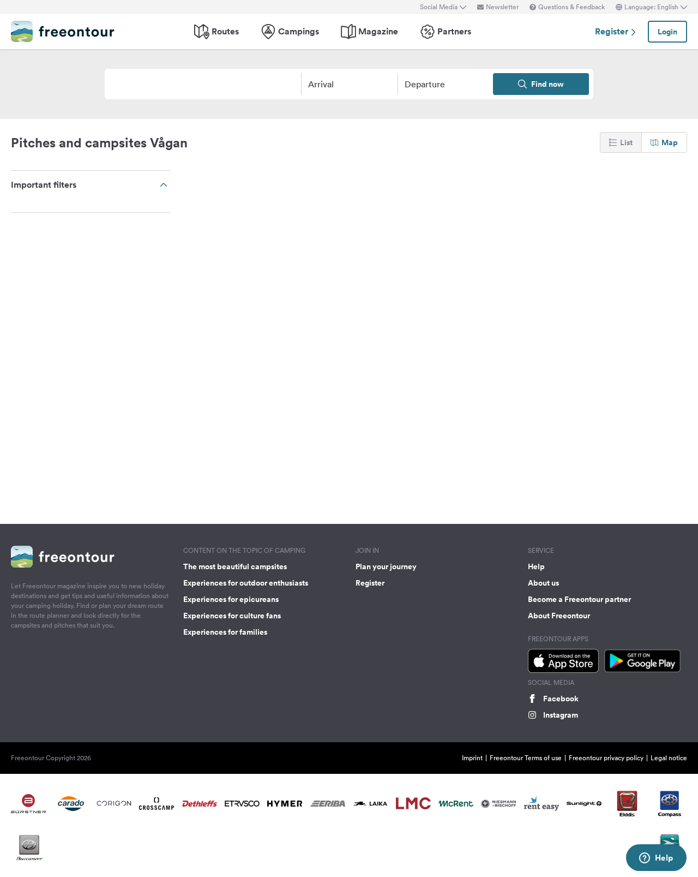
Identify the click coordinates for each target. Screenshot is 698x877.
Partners (454, 31)
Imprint (472, 757)
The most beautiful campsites (235, 566)
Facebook (561, 698)
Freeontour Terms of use (526, 757)
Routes (225, 31)
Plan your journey (386, 566)
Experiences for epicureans (231, 599)
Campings (298, 31)
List (626, 142)
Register (612, 31)
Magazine (378, 31)
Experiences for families (225, 632)
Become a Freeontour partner (579, 599)
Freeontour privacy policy (606, 757)
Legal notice (669, 757)
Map (669, 142)
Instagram (560, 714)
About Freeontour (559, 615)
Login (667, 31)
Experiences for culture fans (232, 615)
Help (536, 566)
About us (543, 582)
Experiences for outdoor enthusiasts (245, 582)
